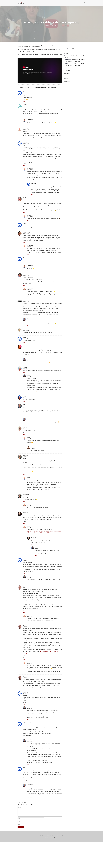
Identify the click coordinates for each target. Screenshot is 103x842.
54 (56, 25)
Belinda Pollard (26, 494)
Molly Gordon (25, 512)
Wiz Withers (25, 197)
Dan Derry (25, 345)
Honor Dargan (26, 128)
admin (28, 358)
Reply (24, 101)
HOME (49, 2)
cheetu (24, 91)
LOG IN (79, 2)
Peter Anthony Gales (27, 232)
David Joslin (25, 223)
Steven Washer (30, 119)
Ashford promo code (27, 722)
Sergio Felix (25, 455)
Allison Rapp (25, 142)
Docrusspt (25, 367)
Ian (23, 586)
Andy (24, 404)
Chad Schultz (25, 300)
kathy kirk (25, 104)
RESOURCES (66, 2)
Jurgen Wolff (25, 328)
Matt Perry (25, 559)
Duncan (24, 396)
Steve (28, 318)
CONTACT (74, 2)
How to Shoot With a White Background (51, 22)
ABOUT (54, 2)
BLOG (60, 2)
